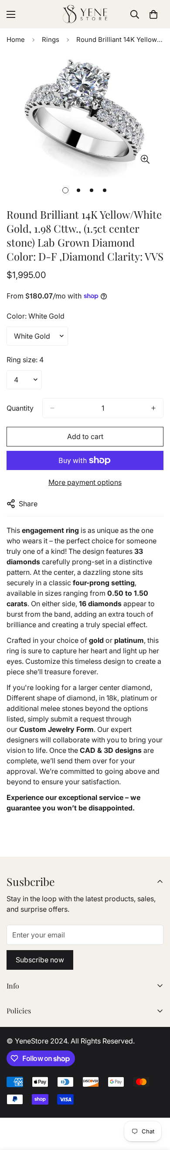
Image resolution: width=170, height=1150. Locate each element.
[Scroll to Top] (154, 1103)
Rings (50, 39)
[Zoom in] (145, 159)
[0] (153, 14)
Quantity (20, 408)
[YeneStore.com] (85, 14)
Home (16, 39)
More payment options (85, 482)
